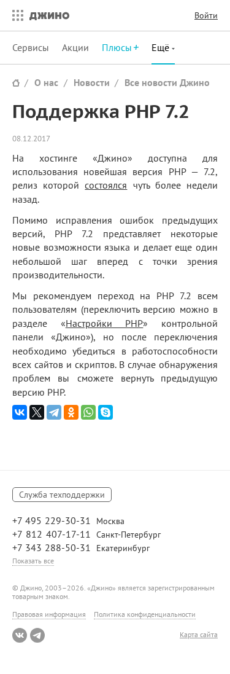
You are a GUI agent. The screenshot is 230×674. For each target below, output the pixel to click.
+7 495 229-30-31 (51, 520)
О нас (46, 82)
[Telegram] (54, 412)
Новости (92, 82)
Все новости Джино (167, 82)
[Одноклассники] (71, 412)
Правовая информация (49, 614)
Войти (206, 15)
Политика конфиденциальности (145, 614)
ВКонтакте (19, 635)
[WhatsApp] (88, 412)
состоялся (106, 185)
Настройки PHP (105, 323)
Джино (49, 15)
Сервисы (30, 47)
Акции (75, 47)
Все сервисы (14, 15)
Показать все (33, 560)
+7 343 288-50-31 (51, 547)
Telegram (37, 635)
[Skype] (105, 412)
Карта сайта (199, 634)
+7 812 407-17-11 (51, 534)
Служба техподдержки (62, 494)
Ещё (161, 47)
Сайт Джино (16, 82)
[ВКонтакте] (19, 412)
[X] (36, 412)
